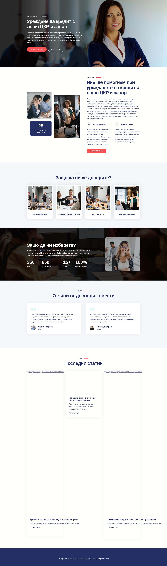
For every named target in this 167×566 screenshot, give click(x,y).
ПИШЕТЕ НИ (56, 49)
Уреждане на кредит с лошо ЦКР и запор (83, 559)
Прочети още (35, 527)
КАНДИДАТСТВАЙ (37, 49)
